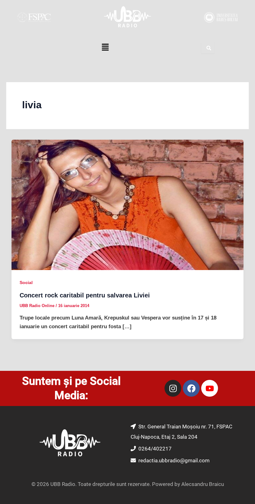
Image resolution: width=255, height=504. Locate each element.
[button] (105, 48)
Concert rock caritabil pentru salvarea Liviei (85, 295)
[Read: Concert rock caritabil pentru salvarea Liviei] (127, 205)
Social (26, 282)
